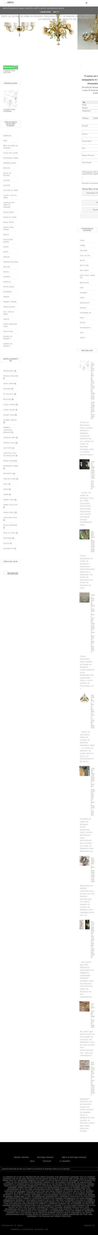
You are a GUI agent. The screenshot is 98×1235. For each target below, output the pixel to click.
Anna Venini (8, 384)
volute (6, 319)
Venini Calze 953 (10, 505)
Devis (32, 1161)
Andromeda (8, 371)
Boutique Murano (45, 1157)
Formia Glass (9, 443)
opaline (83, 308)
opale (82, 298)
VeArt (5, 489)
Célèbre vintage (10, 420)
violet (82, 338)
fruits (5, 252)
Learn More (45, 12)
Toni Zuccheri (9, 479)
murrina (6, 277)
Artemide (7, 389)
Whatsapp (47, 1161)
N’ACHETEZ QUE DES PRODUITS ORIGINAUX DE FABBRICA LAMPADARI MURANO (93, 940)
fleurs (6, 247)
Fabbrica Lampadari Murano (7, 430)
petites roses (8, 287)
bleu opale (84, 270)
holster (6, 267)
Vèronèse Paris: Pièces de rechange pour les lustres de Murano (92, 712)
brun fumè (84, 283)
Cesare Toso (8, 415)
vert (81, 333)
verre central (9, 307)
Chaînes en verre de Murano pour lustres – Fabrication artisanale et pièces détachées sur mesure (93, 792)
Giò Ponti (7, 448)
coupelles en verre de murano (8, 205)
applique (83, 250)
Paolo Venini (8, 461)
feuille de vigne (9, 217)
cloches (6, 185)
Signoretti (7, 473)
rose (82, 318)
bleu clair (84, 265)
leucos (6, 543)
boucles (6, 168)
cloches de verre (10, 190)
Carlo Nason (9, 404)
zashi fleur (8, 331)
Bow (5, 141)
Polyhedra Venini (10, 158)
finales (6, 235)
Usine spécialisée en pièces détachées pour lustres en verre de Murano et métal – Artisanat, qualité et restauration (93, 623)
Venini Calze (8, 500)
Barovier (7, 399)
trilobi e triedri (9, 302)
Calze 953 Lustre (10, 153)
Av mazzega (8, 394)
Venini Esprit (8, 512)
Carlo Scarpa (9, 410)
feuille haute (8, 222)
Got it (56, 12)
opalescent (85, 303)
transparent (85, 328)
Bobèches (7, 136)
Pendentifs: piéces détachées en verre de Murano (93, 541)
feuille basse (8, 212)
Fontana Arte (9, 438)
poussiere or (85, 313)
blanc (82, 260)
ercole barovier (10, 525)
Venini (5, 494)
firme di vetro (9, 533)
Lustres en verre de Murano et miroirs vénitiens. (53, 1225)
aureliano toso (10, 517)
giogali (6, 257)
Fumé (82, 240)
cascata (6, 180)
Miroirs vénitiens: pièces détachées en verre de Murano (93, 869)
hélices (6, 272)
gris (81, 288)
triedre (6, 297)
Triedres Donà (9, 163)
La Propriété (64, 1161)
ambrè (82, 245)
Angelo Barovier (10, 376)
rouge (82, 323)
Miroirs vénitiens (21, 1157)
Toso (5, 484)
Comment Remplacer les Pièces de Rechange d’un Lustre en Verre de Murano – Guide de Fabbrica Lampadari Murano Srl (93, 390)
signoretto (8, 548)
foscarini (7, 538)
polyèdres (7, 292)
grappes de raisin (10, 262)
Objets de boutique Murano (74, 1157)
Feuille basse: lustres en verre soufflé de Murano (93, 1015)
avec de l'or (85, 255)
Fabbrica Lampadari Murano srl (68, 1229)
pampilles (7, 282)
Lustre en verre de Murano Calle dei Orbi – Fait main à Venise (93, 475)
